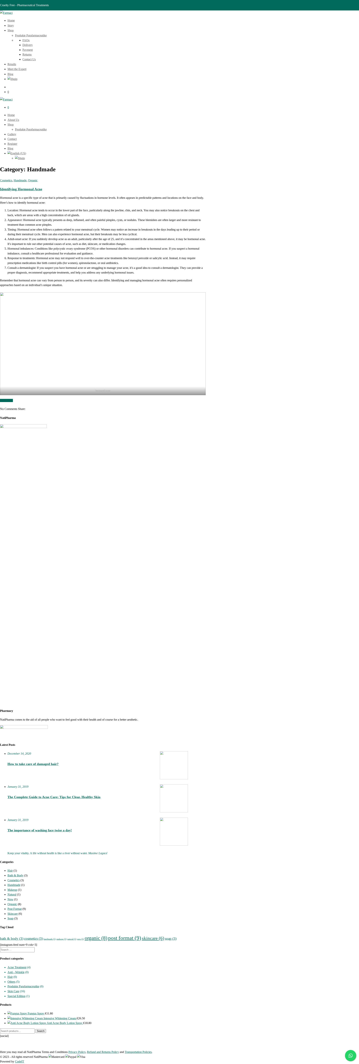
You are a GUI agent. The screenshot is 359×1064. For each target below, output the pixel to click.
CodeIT (19, 1061)
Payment (27, 49)
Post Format (14, 908)
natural (71, 939)
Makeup (12, 889)
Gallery (11, 134)
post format (124, 938)
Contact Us (29, 59)
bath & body (11, 939)
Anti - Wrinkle (15, 972)
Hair (10, 870)
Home (11, 115)
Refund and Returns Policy (103, 1052)
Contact (12, 138)
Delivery (27, 45)
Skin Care (13, 991)
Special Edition (16, 996)
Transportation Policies (138, 1052)
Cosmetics (6, 180)
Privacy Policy (76, 1052)
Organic (33, 180)
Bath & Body (15, 875)
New (10, 899)
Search (41, 1031)
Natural (11, 894)
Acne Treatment (16, 967)
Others (11, 981)
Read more (6, 400)
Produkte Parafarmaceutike (31, 35)
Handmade (20, 180)
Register (12, 143)
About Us (13, 119)
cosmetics (33, 939)
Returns (27, 54)
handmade (50, 939)
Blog (10, 148)
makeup (61, 939)
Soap (10, 918)
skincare (153, 938)
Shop (10, 124)
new (80, 939)
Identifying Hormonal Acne (21, 189)
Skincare (12, 913)
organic (96, 938)
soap (171, 939)
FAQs (26, 40)
